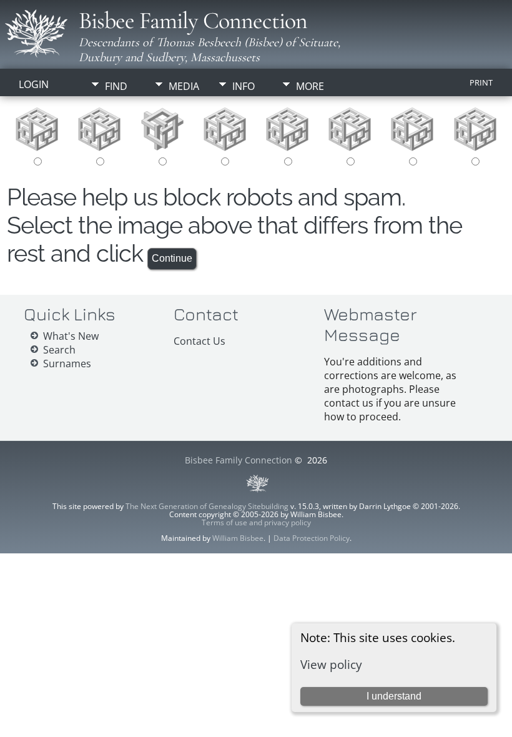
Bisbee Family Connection (193, 20)
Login (34, 84)
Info (243, 86)
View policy (331, 664)
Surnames (67, 363)
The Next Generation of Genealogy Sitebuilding (207, 506)
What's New (71, 336)
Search (59, 350)
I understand (394, 696)
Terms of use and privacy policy (256, 522)
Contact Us (199, 341)
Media (184, 86)
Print (481, 82)
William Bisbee (237, 538)
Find (116, 86)
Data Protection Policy (311, 538)
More (310, 86)
